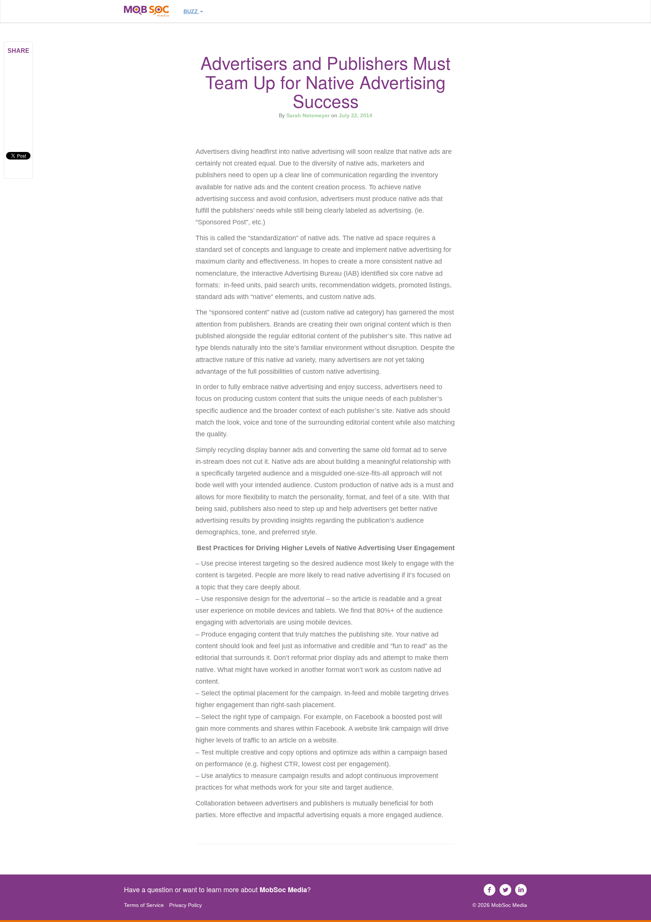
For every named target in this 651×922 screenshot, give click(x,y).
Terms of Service (144, 905)
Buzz (191, 11)
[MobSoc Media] (146, 11)
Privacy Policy (185, 905)
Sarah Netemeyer (308, 115)
